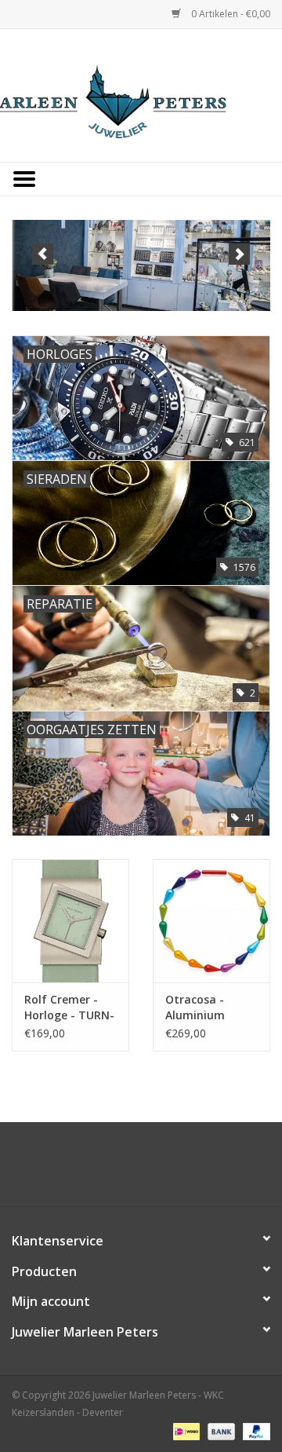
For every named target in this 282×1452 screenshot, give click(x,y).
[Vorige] (42, 254)
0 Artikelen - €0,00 (229, 13)
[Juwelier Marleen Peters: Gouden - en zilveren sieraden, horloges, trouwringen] (141, 93)
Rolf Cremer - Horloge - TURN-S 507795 (69, 1007)
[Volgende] (239, 254)
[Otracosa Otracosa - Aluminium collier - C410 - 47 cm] (211, 920)
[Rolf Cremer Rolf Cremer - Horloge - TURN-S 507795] (70, 920)
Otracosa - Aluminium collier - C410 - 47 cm (204, 1007)
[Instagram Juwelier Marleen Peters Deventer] (155, 1170)
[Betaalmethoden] (185, 1430)
